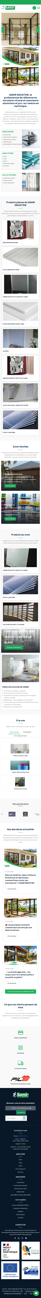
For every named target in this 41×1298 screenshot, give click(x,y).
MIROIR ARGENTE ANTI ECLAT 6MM (15, 378)
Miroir (5, 161)
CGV (25, 1293)
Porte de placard (9, 183)
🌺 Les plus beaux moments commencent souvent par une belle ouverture (18, 927)
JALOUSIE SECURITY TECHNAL (13, 624)
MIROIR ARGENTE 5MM (20, 756)
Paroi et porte (8, 180)
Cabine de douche (9, 178)
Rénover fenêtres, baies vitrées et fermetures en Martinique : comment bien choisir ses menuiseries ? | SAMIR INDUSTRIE (20, 879)
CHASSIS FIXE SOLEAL (20, 789)
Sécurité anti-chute (10, 139)
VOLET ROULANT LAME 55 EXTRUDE (15, 405)
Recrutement (20, 1214)
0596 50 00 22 (22, 1136)
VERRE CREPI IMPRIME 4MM (20, 772)
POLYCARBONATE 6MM (11, 270)
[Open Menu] (38, 7)
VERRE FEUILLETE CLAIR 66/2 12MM (15, 297)
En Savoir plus (12, 889)
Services (6, 166)
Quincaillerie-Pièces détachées (14, 144)
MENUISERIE (8, 132)
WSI (21, 1291)
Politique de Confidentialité (12, 1293)
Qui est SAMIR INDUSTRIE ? (20, 1205)
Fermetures (7, 135)
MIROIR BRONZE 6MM (10, 242)
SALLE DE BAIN (9, 175)
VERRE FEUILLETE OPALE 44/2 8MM (15, 570)
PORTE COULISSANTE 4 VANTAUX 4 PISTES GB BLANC (18, 636)
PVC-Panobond (20, 1169)
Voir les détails (10, 486)
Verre (5, 156)
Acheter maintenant (14, 647)
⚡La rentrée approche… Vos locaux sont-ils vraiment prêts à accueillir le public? (19, 975)
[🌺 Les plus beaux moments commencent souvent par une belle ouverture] (20, 76)
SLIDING (6, 351)
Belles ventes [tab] (14, 732)
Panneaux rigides (9, 163)
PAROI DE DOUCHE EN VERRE (15, 687)
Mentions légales (31, 1291)
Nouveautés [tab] (27, 732)
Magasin (20, 1211)
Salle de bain (7, 142)
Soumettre (21, 1112)
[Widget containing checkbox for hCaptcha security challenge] (16, 1118)
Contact (20, 1218)
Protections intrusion (10, 137)
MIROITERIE (7, 153)
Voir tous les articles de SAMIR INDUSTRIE (20, 991)
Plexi (5, 159)
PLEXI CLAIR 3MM (9, 432)
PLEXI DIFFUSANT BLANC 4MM (13, 324)
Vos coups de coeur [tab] (20, 736)
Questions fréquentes (20, 1208)
